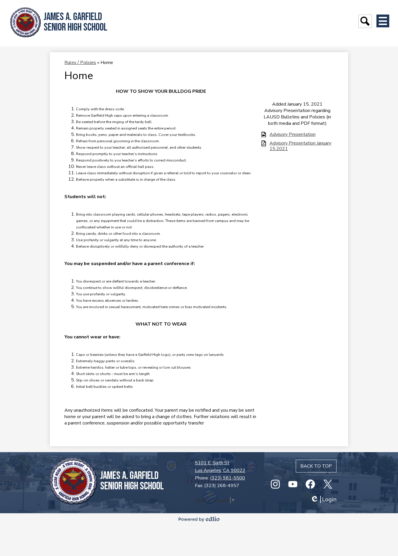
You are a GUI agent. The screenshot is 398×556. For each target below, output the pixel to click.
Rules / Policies (80, 62)
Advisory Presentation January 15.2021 (300, 146)
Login (323, 499)
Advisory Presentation (293, 134)
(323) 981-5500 (227, 478)
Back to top (316, 466)
